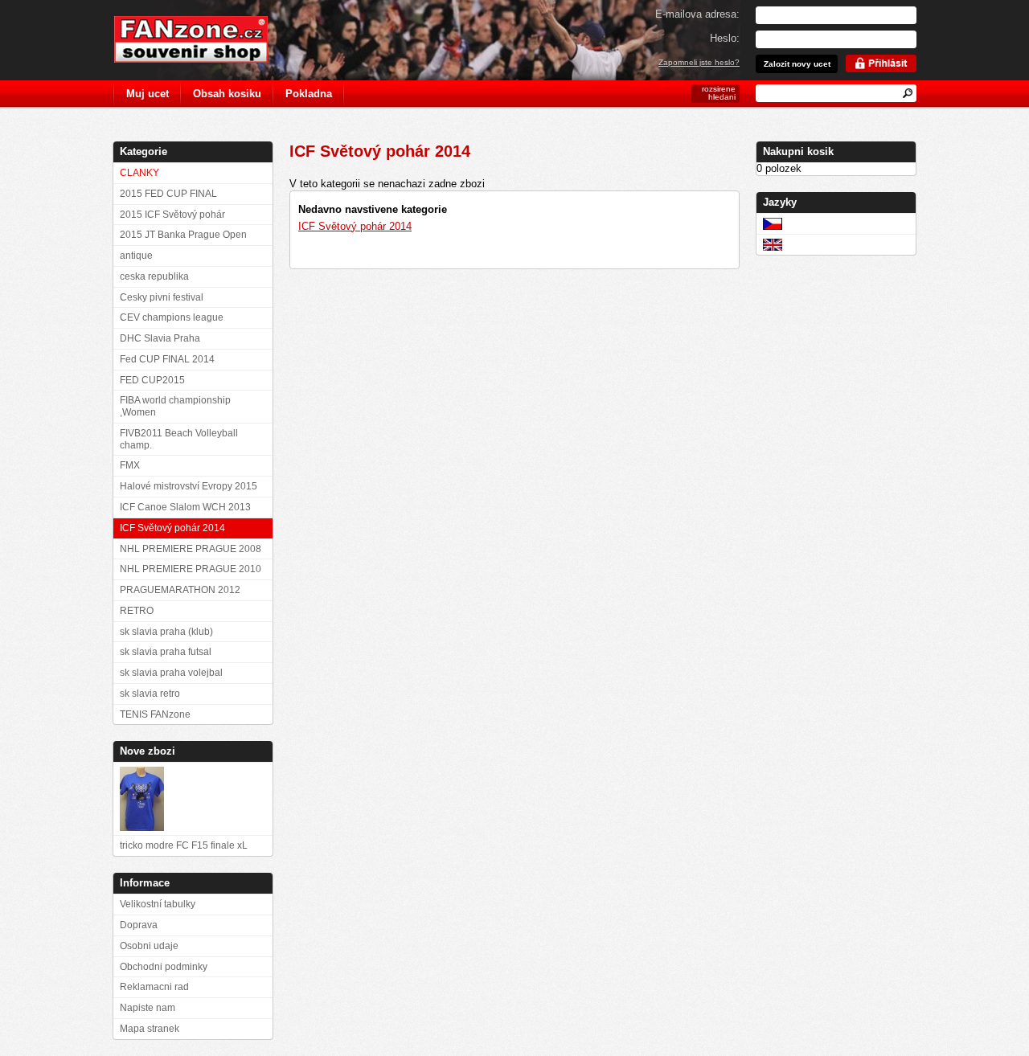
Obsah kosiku (227, 94)
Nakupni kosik (798, 151)
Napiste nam (147, 1007)
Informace (145, 883)
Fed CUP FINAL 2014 (167, 359)
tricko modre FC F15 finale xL (184, 845)
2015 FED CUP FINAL (168, 193)
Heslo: (725, 38)
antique (136, 255)
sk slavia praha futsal (165, 651)
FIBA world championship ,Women (175, 406)
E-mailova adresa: (697, 14)
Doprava (139, 925)
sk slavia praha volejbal (171, 672)
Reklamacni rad (154, 987)
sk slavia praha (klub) (166, 631)
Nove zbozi (147, 751)
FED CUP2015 (152, 380)
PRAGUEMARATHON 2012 (180, 590)
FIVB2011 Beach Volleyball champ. (179, 439)
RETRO (137, 610)
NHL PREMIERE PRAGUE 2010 (190, 569)
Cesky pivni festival (161, 297)
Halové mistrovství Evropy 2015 (188, 486)
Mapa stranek (149, 1028)
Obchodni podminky (163, 966)
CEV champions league (171, 317)
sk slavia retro (150, 693)
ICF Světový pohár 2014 (355, 226)
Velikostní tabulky (157, 904)
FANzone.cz (203, 39)
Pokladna (308, 94)
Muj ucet (147, 94)
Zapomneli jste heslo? (699, 62)
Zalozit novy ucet (797, 63)
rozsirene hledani (719, 92)
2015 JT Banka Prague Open (183, 234)
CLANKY (139, 172)
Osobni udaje (149, 946)
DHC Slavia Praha (160, 338)
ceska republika (154, 276)
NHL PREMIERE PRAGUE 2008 (190, 549)
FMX (130, 465)
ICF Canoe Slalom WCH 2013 (185, 507)
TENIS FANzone (155, 714)
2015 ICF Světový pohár (172, 214)
